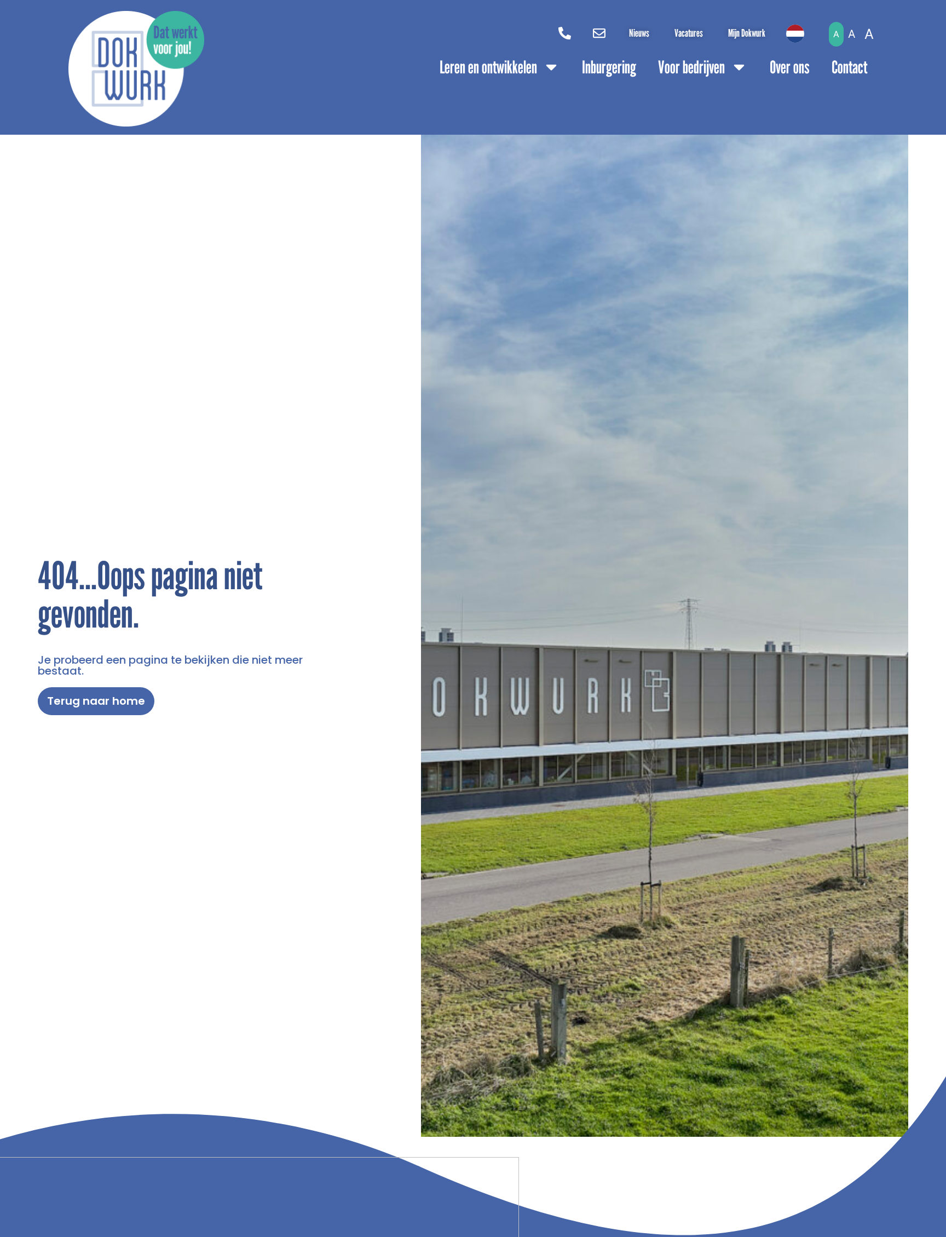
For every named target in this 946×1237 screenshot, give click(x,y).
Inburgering (609, 66)
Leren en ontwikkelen (488, 66)
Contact (849, 66)
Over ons (790, 66)
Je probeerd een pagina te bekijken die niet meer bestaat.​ (170, 665)
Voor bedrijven (691, 66)
